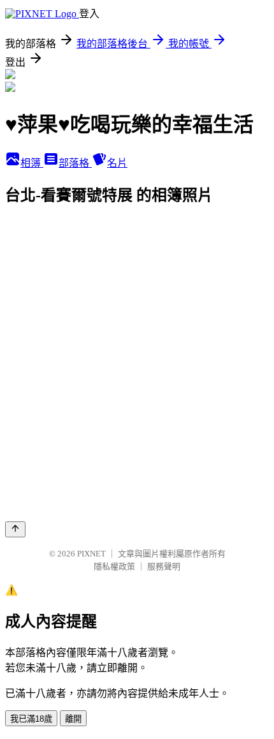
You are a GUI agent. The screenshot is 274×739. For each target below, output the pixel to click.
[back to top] (15, 529)
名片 (117, 163)
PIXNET (91, 553)
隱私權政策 (114, 566)
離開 (73, 719)
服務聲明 (163, 566)
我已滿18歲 (31, 719)
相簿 (31, 163)
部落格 (75, 163)
